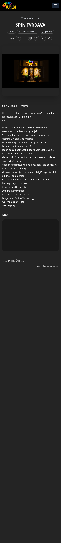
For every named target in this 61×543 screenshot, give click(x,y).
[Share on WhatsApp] (36, 38)
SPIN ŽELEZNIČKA (46, 266)
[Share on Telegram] (43, 38)
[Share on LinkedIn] (30, 38)
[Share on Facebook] (18, 38)
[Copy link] (49, 38)
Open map (48, 31)
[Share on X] (24, 38)
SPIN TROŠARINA (14, 260)
